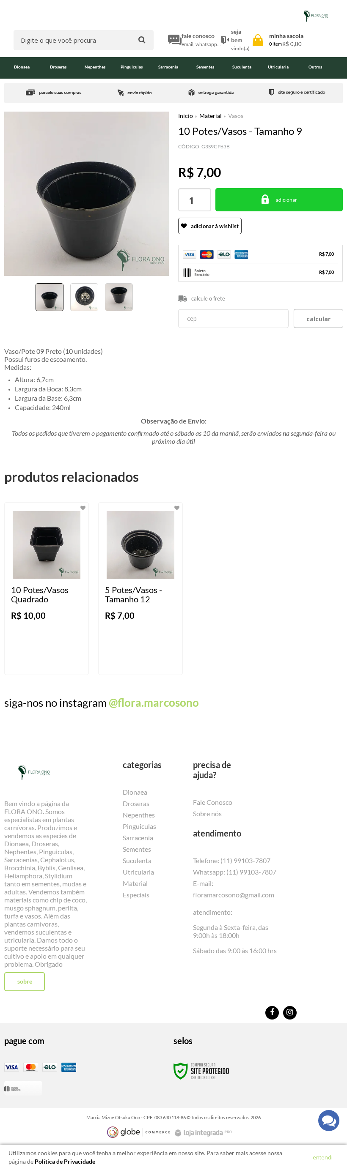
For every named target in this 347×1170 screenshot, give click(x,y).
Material (210, 115)
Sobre (24, 981)
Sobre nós (207, 813)
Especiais (136, 895)
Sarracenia (138, 838)
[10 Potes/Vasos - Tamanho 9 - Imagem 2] (84, 297)
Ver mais (58, 661)
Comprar (279, 199)
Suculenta (137, 860)
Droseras (136, 803)
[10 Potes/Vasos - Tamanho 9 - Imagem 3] (119, 297)
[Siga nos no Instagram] (290, 1013)
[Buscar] (141, 39)
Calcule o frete (208, 298)
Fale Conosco (212, 802)
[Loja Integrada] (204, 1133)
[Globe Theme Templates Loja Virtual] (139, 1132)
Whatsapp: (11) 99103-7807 (234, 872)
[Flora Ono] (316, 15)
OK (318, 318)
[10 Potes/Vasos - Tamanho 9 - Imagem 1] (49, 297)
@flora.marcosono (154, 702)
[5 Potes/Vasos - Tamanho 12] (140, 589)
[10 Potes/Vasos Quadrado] (46, 589)
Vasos (235, 115)
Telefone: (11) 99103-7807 (231, 860)
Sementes (137, 849)
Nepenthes (139, 815)
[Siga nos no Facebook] (272, 1013)
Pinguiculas (139, 826)
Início (185, 115)
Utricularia (138, 872)
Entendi (323, 1157)
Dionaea (135, 792)
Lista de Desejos (28, 323)
